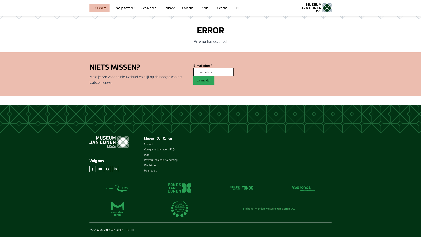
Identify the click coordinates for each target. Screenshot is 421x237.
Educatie (169, 8)
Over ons (221, 8)
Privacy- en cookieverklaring (161, 160)
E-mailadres (202, 66)
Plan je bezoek (124, 8)
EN (237, 8)
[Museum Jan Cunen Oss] (316, 8)
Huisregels (150, 170)
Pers (146, 154)
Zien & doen (148, 8)
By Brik (130, 229)
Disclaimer (150, 165)
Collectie (187, 8)
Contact (148, 144)
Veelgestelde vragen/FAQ (159, 149)
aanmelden (204, 80)
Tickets (101, 8)
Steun (204, 8)
